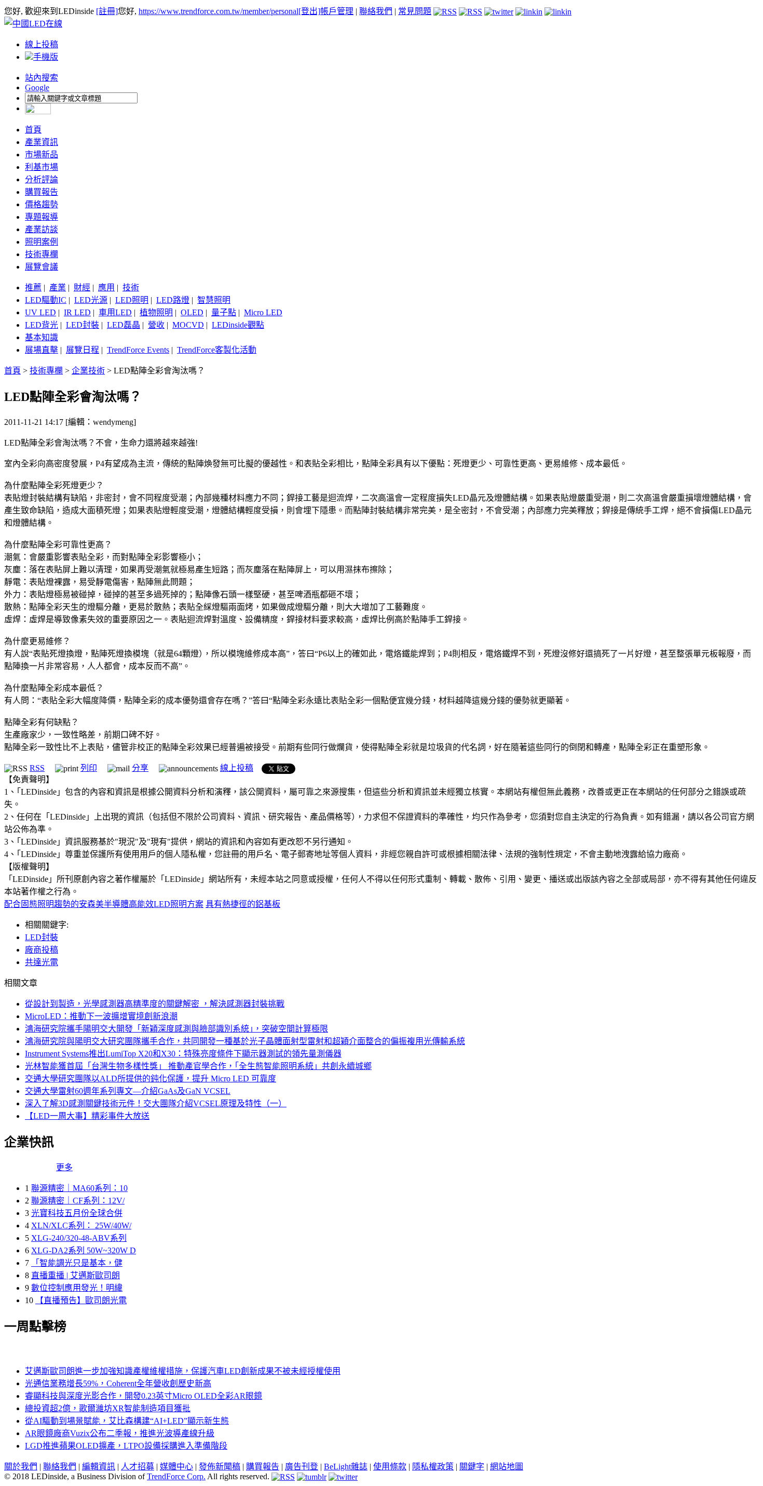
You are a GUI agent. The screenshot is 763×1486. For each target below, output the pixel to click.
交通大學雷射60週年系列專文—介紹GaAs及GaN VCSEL (127, 1091)
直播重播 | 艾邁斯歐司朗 (75, 1275)
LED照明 (131, 300)
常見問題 (414, 11)
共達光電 (41, 962)
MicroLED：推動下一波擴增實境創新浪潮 (101, 1016)
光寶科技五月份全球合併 (76, 1213)
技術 (130, 287)
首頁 (33, 129)
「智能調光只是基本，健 (76, 1263)
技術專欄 (41, 254)
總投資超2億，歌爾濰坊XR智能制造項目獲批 (107, 1408)
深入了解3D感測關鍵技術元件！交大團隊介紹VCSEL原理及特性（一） (156, 1103)
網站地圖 (506, 1466)
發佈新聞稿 (219, 1466)
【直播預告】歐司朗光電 (81, 1300)
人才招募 (137, 1466)
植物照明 (156, 312)
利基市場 (41, 167)
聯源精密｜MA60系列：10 (79, 1188)
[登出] (309, 11)
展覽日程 (82, 349)
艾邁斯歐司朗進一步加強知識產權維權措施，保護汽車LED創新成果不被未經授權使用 (182, 1371)
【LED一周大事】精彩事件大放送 (87, 1116)
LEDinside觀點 (238, 324)
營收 (156, 324)
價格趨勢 (41, 204)
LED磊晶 (123, 324)
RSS (37, 768)
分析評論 (41, 179)
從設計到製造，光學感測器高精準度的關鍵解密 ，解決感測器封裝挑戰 (154, 1003)
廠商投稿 (41, 949)
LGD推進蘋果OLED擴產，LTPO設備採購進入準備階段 (126, 1445)
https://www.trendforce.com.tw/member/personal (218, 11)
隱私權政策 (433, 1466)
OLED (192, 312)
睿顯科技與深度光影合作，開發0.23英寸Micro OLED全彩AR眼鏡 (143, 1395)
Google (37, 87)
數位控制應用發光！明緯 (76, 1287)
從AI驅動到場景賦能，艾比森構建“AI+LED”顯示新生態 (127, 1420)
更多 (64, 1167)
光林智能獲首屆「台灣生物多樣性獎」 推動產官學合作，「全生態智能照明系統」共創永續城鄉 (198, 1066)
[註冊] (107, 11)
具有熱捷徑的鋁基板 (243, 904)
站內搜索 (41, 77)
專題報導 (41, 216)
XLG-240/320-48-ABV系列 (79, 1238)
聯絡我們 (375, 11)
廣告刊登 (301, 1466)
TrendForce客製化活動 (216, 349)
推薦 (33, 287)
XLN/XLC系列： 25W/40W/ (81, 1225)
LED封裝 (82, 324)
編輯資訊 (98, 1466)
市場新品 (41, 154)
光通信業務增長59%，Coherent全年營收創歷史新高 (118, 1383)
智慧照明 (213, 300)
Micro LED (263, 312)
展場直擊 (41, 349)
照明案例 (41, 241)
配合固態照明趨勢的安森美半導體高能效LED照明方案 (103, 904)
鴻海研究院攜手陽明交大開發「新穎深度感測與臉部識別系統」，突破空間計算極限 (176, 1028)
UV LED (40, 312)
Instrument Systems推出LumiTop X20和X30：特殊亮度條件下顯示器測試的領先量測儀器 (183, 1053)
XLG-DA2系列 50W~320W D (83, 1250)
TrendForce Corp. (176, 1476)
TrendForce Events (138, 349)
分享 (140, 768)
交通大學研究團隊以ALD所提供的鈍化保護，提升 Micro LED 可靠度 (150, 1078)
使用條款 (389, 1466)
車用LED (115, 312)
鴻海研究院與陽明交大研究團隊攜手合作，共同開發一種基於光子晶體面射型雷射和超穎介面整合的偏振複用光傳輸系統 (245, 1041)
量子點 (223, 312)
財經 (82, 287)
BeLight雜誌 (345, 1466)
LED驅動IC (45, 300)
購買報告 (41, 192)
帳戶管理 (336, 11)
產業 (57, 287)
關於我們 (20, 1466)
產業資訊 (41, 142)
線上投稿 (41, 44)
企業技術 (88, 370)
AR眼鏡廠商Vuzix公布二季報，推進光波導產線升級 (119, 1433)
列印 (88, 768)
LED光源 (90, 300)
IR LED (77, 312)
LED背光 (41, 324)
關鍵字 (471, 1466)
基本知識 (41, 337)
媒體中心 (176, 1466)
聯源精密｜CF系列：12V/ (78, 1200)
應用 (106, 287)
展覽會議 (41, 266)
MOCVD (188, 324)
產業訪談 (41, 229)
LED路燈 (172, 300)
